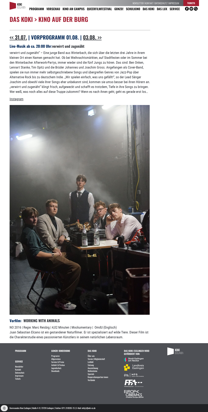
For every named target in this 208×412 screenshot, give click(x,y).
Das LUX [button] (162, 8)
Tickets (191, 3)
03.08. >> (92, 37)
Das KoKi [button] (148, 8)
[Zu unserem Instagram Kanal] (191, 9)
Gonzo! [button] (118, 8)
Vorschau (53, 8)
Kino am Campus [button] (74, 8)
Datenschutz (161, 3)
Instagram (16, 99)
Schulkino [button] (133, 8)
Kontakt (149, 3)
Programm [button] (36, 8)
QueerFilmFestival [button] (99, 8)
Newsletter (138, 3)
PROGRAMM (20, 351)
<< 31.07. (18, 37)
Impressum (174, 3)
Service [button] (175, 8)
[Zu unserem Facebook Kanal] (187, 9)
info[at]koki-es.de (88, 408)
